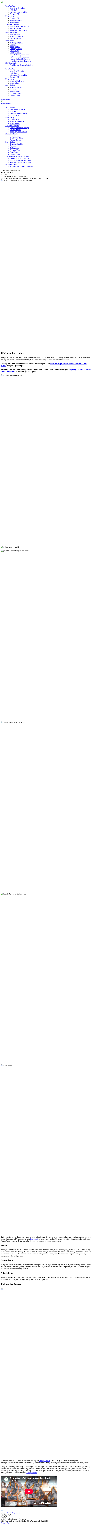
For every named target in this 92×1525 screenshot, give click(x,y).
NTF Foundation (11, 63)
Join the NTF (14, 18)
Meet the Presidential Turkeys (20, 61)
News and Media (11, 32)
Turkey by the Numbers (18, 30)
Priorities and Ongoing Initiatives (21, 65)
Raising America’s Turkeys (19, 26)
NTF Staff (13, 10)
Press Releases (15, 34)
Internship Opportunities (18, 12)
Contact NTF (14, 14)
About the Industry (12, 24)
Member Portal (15, 22)
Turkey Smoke (15, 47)
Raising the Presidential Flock (20, 59)
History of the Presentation (19, 57)
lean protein (34, 1239)
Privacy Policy (6, 1523)
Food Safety (14, 51)
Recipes (12, 45)
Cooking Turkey (16, 49)
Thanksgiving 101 (16, 43)
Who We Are (10, 6)
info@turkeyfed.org (13, 1513)
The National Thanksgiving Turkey (17, 55)
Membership (9, 16)
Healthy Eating (15, 53)
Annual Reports (15, 38)
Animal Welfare (15, 28)
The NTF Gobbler (16, 36)
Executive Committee (17, 8)
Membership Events (17, 20)
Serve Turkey (10, 41)
